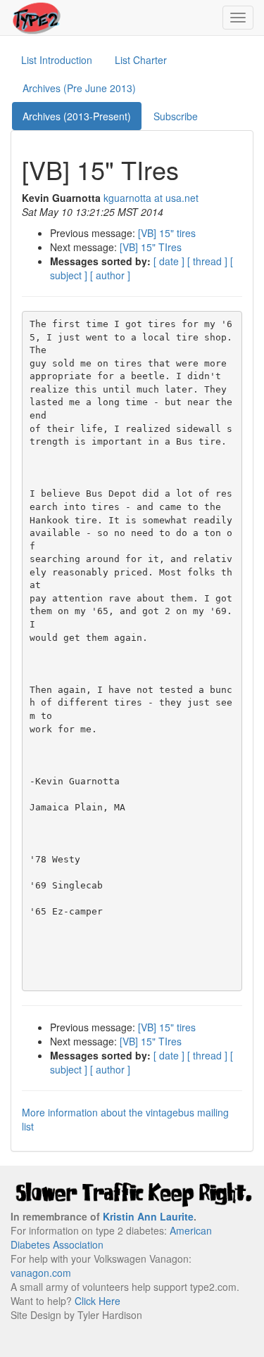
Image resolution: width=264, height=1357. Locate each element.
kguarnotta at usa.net (151, 198)
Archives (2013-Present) (77, 116)
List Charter (141, 60)
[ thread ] (207, 261)
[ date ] (168, 261)
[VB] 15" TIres (151, 247)
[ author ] (110, 275)
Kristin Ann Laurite (148, 1216)
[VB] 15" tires (167, 233)
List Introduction (56, 60)
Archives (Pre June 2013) (79, 88)
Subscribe (175, 116)
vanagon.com (41, 1273)
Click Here (97, 1301)
